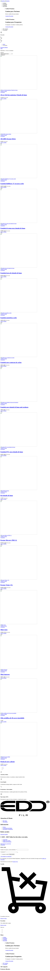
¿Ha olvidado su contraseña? (6, 856)
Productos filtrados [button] (4, 47)
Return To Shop (3, 918)
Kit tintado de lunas (6, 495)
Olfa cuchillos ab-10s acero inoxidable (12, 718)
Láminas (4, 3)
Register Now (15, 861)
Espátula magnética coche (8, 318)
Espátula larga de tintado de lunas (11, 273)
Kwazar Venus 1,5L (6, 585)
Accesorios (5, 30)
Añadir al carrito (3, 403)
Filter (1, 48)
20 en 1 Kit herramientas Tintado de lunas (13, 95)
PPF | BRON (5, 28)
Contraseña (3, 851)
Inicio (4, 44)
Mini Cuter (4, 629)
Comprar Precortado (9, 16)
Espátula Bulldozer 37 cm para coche (12, 183)
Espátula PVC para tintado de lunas (11, 452)
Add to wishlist (3, 98)
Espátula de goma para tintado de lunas (12, 228)
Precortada (5, 6)
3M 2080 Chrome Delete (8, 139)
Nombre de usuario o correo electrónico (8, 849)
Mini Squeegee (5, 674)
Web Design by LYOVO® (5, 843)
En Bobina (5, 4)
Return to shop (3, 925)
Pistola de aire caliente (7, 761)
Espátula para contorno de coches (11, 362)
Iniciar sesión (11, 854)
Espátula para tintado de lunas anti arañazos (14, 407)
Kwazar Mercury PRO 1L (8, 540)
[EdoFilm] (4, 1)
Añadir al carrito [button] (3, 91)
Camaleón (5, 5)
